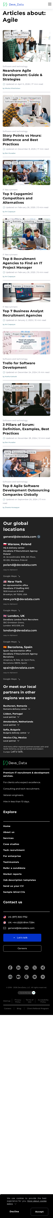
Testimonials (11, 862)
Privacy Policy (18, 1001)
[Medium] (18, 977)
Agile (7, 33)
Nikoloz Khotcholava (12, 88)
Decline (14, 1211)
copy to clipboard (10, 570)
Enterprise (28, 286)
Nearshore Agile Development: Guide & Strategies (22, 75)
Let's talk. (17, 751)
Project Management (31, 98)
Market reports (12, 874)
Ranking (39, 163)
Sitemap (6, 1001)
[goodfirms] (43, 977)
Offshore (25, 33)
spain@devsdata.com (18, 667)
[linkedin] (18, 967)
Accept (39, 1211)
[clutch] (26, 977)
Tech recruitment (14, 850)
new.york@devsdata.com (21, 599)
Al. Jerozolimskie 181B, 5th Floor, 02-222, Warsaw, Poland (19, 558)
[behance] (26, 967)
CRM (15, 163)
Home (6, 826)
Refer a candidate (14, 868)
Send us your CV (13, 886)
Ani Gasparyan (10, 212)
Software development (16, 37)
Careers (22, 948)
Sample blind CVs (14, 892)
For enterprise (12, 856)
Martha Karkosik (11, 376)
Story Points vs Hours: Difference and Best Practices (22, 139)
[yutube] (34, 977)
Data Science (26, 163)
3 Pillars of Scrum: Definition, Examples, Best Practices (26, 429)
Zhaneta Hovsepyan (12, 507)
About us (8, 832)
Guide (15, 33)
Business (17, 221)
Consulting (29, 221)
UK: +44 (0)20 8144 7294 (21, 922)
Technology (34, 101)
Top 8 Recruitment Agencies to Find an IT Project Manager (22, 263)
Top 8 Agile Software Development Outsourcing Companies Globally (26, 490)
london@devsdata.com (20, 630)
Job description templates (19, 880)
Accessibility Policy (43, 1001)
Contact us (12, 902)
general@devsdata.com (19, 536)
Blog (19, 1008)
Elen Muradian (10, 153)
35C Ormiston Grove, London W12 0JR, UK (13, 624)
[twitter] (34, 967)
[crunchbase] (10, 977)
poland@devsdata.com (20, 564)
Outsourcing (19, 452)
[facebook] (10, 967)
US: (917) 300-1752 (17, 917)
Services (8, 838)
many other (12, 747)
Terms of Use (29, 1001)
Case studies (11, 844)
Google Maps (10, 576)
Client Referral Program (38, 1008)
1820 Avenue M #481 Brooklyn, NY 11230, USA (15, 592)
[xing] (43, 967)
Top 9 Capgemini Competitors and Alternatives (18, 198)
